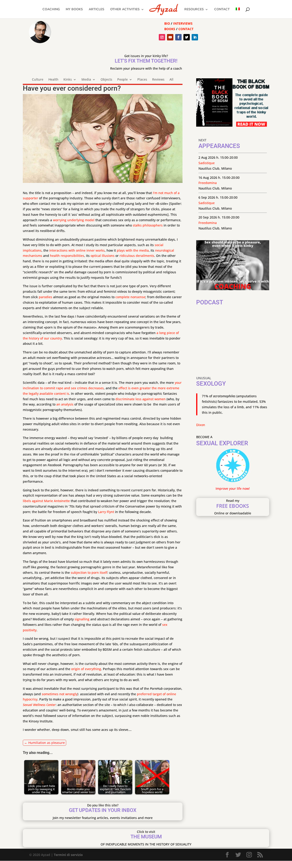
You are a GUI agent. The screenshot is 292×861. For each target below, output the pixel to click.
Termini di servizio (68, 855)
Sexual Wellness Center (39, 705)
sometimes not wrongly (59, 694)
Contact (222, 9)
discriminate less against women (140, 399)
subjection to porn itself (89, 572)
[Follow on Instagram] (162, 37)
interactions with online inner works (77, 250)
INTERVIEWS (183, 23)
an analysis (64, 404)
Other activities (125, 9)
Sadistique (206, 163)
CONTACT (185, 29)
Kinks (67, 80)
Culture (37, 80)
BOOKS (169, 29)
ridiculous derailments (137, 255)
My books (74, 9)
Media (86, 80)
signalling (82, 619)
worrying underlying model (73, 220)
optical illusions (103, 255)
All (171, 80)
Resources (194, 9)
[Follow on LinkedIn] (195, 37)
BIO (167, 23)
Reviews (158, 80)
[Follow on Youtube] (170, 37)
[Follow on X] (186, 37)
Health (53, 80)
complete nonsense (130, 297)
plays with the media (133, 250)
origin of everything (86, 669)
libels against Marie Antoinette (46, 501)
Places (142, 80)
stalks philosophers (148, 225)
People (122, 80)
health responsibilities (67, 255)
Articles (96, 9)
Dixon (200, 425)
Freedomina (207, 183)
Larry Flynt (106, 512)
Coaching (51, 9)
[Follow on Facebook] (178, 37)
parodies (45, 297)
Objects (106, 80)
